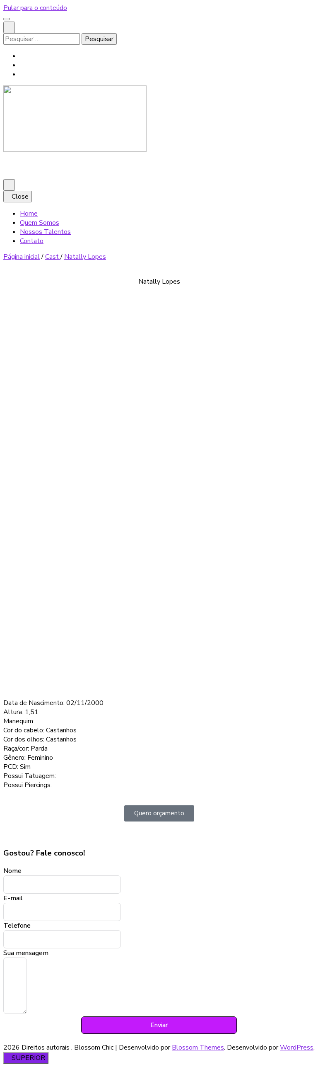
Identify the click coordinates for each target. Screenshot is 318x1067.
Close (20, 196)
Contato (31, 240)
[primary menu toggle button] (9, 185)
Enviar (159, 1025)
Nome (12, 870)
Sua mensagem (25, 953)
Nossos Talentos (45, 231)
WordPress (296, 1047)
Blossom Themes (198, 1047)
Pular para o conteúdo (35, 7)
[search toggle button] (9, 27)
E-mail (13, 898)
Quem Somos (39, 222)
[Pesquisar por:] (42, 39)
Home (29, 213)
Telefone (17, 925)
